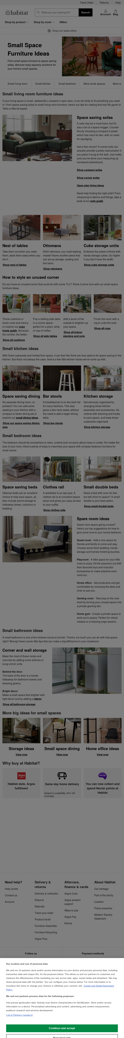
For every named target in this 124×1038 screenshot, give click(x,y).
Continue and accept (62, 1028)
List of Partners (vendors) (19, 1015)
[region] (62, 998)
